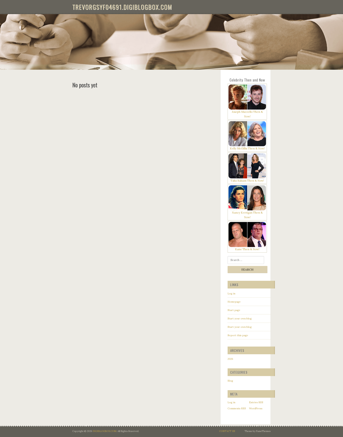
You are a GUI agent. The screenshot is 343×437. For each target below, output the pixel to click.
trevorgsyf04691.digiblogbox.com (122, 6)
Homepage (234, 301)
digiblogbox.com (104, 431)
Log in (231, 293)
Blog (230, 380)
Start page (234, 310)
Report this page (238, 335)
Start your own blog (240, 318)
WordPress (255, 408)
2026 (230, 359)
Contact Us (227, 431)
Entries (256, 402)
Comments (237, 408)
